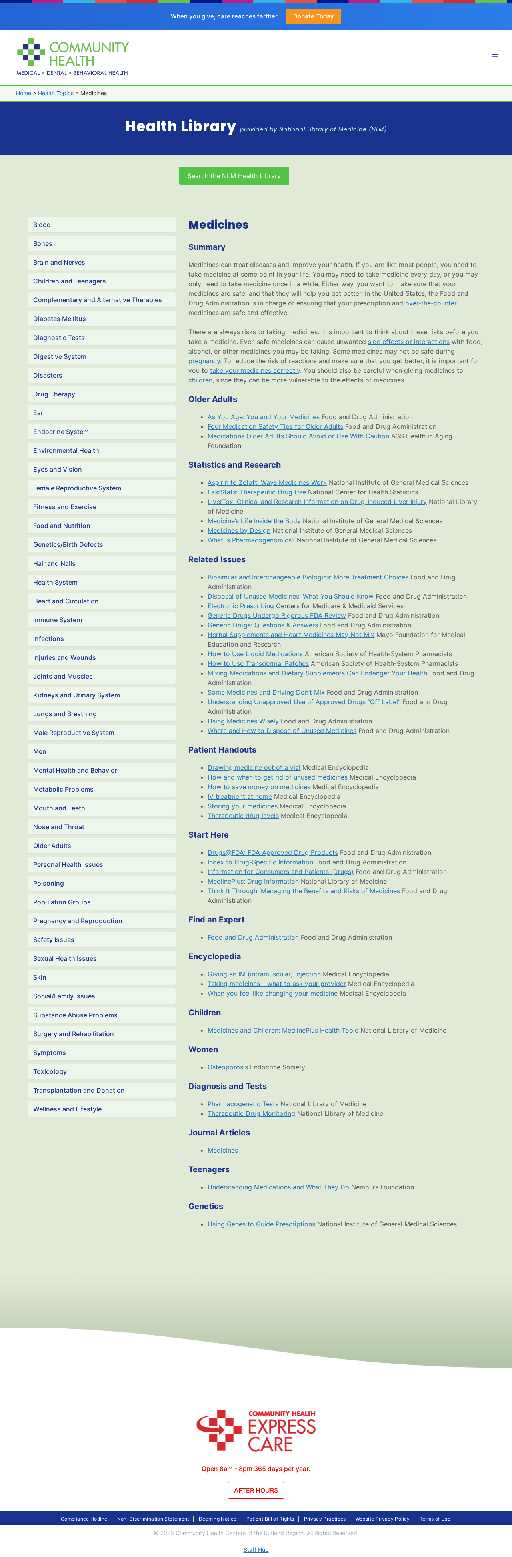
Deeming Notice (218, 1519)
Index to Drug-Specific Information (260, 862)
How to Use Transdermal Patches (258, 663)
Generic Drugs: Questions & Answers (263, 625)
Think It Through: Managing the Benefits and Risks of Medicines (304, 891)
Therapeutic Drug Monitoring (251, 1113)
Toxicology (50, 1071)
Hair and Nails (54, 563)
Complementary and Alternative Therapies (97, 300)
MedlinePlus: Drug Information (253, 881)
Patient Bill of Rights (270, 1519)
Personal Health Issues (68, 864)
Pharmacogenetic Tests (243, 1104)
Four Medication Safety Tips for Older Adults (275, 426)
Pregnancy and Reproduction (77, 921)
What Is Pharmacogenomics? (251, 540)
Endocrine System (61, 432)
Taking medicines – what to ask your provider (277, 984)
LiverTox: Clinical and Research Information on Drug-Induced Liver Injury (317, 502)
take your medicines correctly (255, 370)
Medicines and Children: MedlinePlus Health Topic (283, 1030)
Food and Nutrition (61, 526)
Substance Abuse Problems (75, 1015)
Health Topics (56, 93)
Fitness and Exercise (64, 507)
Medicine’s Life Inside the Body (254, 521)
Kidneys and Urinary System (76, 695)
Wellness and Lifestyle (67, 1109)
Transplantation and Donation (79, 1090)
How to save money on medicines (259, 787)
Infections (48, 639)
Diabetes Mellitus (59, 319)
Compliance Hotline (84, 1519)
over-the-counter (431, 303)
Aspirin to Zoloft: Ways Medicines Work (267, 482)
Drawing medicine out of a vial (254, 767)
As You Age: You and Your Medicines (264, 417)
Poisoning (48, 883)
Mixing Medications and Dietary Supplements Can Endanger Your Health (317, 673)
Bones (42, 243)
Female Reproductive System (77, 488)
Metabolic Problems (63, 789)
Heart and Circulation (66, 601)
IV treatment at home (240, 796)
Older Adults (52, 846)
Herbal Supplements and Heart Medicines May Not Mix (291, 635)
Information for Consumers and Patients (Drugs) (281, 872)
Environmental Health (66, 450)
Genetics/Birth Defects (68, 544)
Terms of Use (435, 1519)
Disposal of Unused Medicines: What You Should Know (291, 596)
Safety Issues (53, 940)
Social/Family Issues (64, 996)
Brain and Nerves (59, 262)
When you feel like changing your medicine (273, 993)
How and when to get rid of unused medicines (278, 777)
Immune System (57, 620)
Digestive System (59, 356)
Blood (42, 225)
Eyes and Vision (57, 469)
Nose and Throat (58, 827)
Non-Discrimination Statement (153, 1519)
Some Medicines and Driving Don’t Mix (266, 692)
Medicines (223, 1150)
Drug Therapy (54, 394)
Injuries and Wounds (64, 657)
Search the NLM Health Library (234, 176)
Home (23, 93)
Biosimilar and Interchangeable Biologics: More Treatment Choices (308, 577)
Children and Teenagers (69, 281)
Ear (38, 413)
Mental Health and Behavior (75, 770)
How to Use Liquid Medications (255, 654)
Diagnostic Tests (59, 337)
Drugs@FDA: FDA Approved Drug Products (273, 852)
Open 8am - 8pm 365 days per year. (256, 1469)
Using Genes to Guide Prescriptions (261, 1224)
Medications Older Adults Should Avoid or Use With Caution (298, 436)
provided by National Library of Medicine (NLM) (313, 129)
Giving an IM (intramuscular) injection (264, 974)
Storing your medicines (243, 806)
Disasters (47, 375)
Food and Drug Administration (253, 937)
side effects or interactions (409, 342)
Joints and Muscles (63, 676)
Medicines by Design (239, 530)
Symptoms (49, 1053)
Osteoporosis (228, 1067)
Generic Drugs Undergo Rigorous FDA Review (277, 615)
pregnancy (204, 361)
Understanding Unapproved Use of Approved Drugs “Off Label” (304, 702)
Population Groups (62, 902)
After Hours (256, 1490)
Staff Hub (256, 1549)
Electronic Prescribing (241, 606)
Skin (39, 977)
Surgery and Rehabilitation (73, 1034)
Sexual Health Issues (65, 958)
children (200, 380)
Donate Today (313, 16)
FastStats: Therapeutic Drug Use (257, 492)
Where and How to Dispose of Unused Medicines (282, 731)
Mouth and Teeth (59, 808)
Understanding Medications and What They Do (278, 1187)
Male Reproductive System (73, 733)
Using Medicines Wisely (243, 721)
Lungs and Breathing (65, 714)
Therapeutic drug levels (243, 816)
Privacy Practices (325, 1519)
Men (39, 751)
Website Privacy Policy (383, 1519)
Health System (55, 582)
